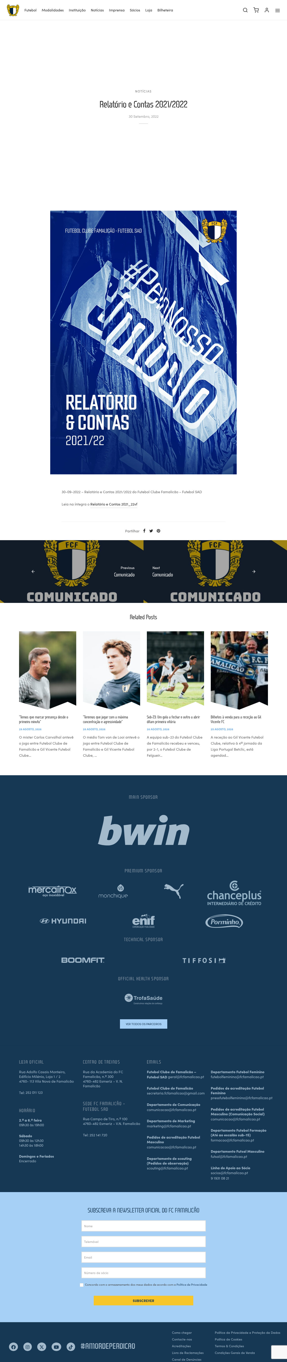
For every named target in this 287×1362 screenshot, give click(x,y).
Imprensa (117, 9)
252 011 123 (34, 1092)
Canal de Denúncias (186, 1359)
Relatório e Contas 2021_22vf (113, 503)
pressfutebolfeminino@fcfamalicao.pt (241, 1097)
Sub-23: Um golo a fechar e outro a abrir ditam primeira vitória (173, 719)
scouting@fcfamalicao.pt (167, 1167)
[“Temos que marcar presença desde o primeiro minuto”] (47, 670)
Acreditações (181, 1346)
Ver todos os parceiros (143, 1024)
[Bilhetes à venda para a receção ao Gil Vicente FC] (239, 670)
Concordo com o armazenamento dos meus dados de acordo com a (145, 1285)
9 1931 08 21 (220, 1178)
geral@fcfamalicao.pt (186, 1076)
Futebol (30, 9)
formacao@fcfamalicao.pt (232, 1139)
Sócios (135, 9)
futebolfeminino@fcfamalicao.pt (237, 1076)
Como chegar (182, 1332)
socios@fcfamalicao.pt (229, 1172)
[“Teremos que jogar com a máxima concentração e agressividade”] (111, 670)
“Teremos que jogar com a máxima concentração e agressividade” (105, 719)
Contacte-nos (182, 1339)
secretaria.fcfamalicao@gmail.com (176, 1092)
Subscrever (143, 1300)
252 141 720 (98, 1134)
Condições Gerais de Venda (235, 1352)
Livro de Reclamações (188, 1352)
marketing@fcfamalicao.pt (169, 1125)
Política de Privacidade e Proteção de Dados (247, 1332)
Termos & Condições (229, 1346)
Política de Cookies (228, 1339)
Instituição (77, 9)
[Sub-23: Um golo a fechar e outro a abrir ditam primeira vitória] (175, 670)
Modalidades (53, 9)
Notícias (97, 9)
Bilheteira (165, 9)
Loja (148, 9)
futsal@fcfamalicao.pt (229, 1156)
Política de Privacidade (191, 1284)
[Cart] (256, 10)
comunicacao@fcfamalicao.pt (171, 1109)
